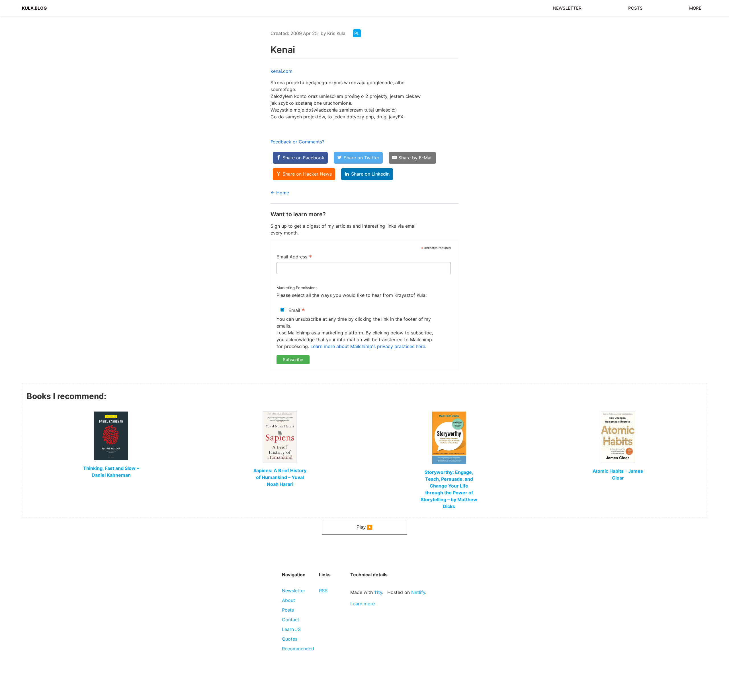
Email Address (294, 257)
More (695, 7)
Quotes (289, 639)
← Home (280, 193)
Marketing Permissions (297, 287)
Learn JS (291, 629)
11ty (378, 592)
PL (357, 33)
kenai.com (281, 71)
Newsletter (567, 7)
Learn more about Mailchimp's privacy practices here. (368, 346)
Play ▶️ (364, 527)
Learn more (362, 603)
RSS (323, 590)
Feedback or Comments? (297, 142)
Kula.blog (34, 7)
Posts (635, 7)
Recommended (298, 648)
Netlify (418, 592)
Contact (290, 619)
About (288, 600)
